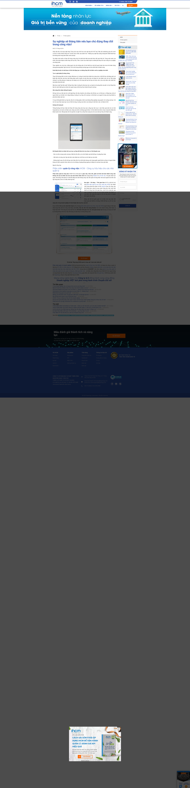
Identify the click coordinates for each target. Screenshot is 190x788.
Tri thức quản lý (123, 39)
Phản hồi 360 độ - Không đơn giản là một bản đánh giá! (131, 109)
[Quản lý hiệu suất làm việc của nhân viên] (127, 155)
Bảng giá (109, 5)
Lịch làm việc (102, 175)
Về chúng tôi (99, 5)
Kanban (95, 175)
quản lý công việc (71, 168)
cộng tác (103, 186)
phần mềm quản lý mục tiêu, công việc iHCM (98, 184)
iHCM (121, 37)
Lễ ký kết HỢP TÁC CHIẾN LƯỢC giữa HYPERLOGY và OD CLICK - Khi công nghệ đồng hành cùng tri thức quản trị (127, 65)
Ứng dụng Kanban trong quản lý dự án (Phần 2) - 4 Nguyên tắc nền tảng (131, 127)
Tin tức (117, 5)
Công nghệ (122, 42)
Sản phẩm (88, 5)
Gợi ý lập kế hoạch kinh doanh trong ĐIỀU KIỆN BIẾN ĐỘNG (131, 52)
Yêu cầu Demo (130, 6)
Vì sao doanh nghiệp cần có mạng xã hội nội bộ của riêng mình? (131, 73)
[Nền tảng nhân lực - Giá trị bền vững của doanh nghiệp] (95, 19)
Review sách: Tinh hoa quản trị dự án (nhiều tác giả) (131, 83)
